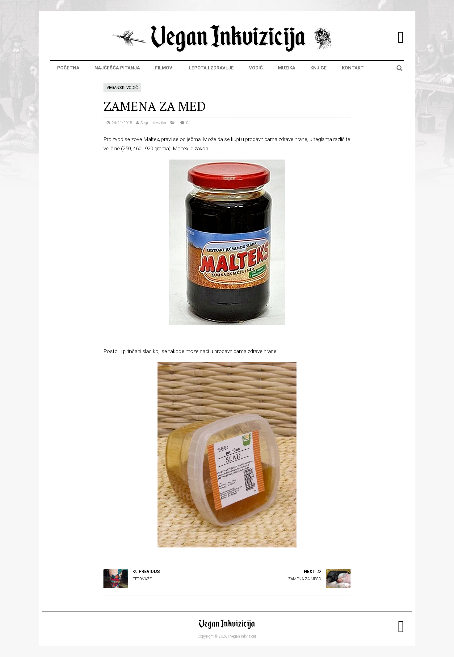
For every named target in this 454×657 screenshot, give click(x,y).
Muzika (286, 68)
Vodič (256, 68)
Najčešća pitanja (117, 68)
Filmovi (164, 68)
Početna (68, 68)
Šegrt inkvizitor (153, 122)
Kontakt (353, 68)
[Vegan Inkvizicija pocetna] (227, 50)
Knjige (318, 68)
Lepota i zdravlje (211, 68)
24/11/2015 (121, 122)
